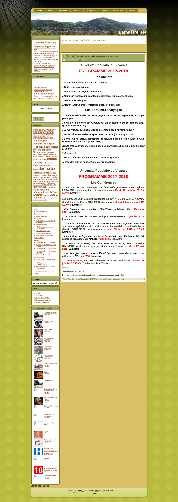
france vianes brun (39, 156)
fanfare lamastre (47, 152)
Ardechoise (41, 268)
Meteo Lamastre (45, 108)
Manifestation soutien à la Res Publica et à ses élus (45, 47)
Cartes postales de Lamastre (45, 242)
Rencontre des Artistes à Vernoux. (45, 96)
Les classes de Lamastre (44, 233)
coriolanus (37, 46)
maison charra (47, 175)
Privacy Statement (106, 490)
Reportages (76, 279)
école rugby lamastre (40, 200)
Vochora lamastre (51, 198)
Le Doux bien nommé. (46, 57)
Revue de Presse (41, 211)
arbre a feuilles (51, 129)
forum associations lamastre (44, 154)
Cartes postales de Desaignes (46, 248)
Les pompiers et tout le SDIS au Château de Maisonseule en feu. (51, 469)
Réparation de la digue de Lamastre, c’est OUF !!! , (45, 43)
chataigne (50, 137)
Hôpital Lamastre (45, 160)
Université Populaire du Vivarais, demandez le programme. (92, 56)
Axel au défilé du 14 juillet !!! (44, 93)
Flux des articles (41, 297)
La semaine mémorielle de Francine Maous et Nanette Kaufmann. (45, 65)
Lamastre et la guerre (43, 231)
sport (47, 192)
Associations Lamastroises (45, 271)
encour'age (38, 150)
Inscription (38, 293)
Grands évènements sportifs (45, 266)
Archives (36, 283)
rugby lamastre (40, 187)
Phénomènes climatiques (44, 235)
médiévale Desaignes (46, 181)
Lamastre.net (132, 32)
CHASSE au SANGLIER (48, 347)
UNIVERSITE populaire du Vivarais (98, 279)
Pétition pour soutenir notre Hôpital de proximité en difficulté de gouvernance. (51, 451)
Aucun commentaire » (120, 279)
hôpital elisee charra (40, 159)
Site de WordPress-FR (41, 302)
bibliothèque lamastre (43, 133)
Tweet (94, 493)
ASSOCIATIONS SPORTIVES (45, 259)
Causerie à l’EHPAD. (41, 63)
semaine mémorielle (41, 190)
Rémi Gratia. (48, 329)
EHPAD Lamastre (45, 147)
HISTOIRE (37, 218)
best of (36, 209)
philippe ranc (37, 185)
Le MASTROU (39, 238)
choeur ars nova (38, 138)
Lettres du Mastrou (50, 312)
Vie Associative (39, 257)
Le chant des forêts (40, 87)
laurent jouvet (42, 172)
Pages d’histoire (41, 224)
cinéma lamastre (49, 138)
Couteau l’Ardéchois (51, 406)
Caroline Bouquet (40, 135)
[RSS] (34, 492)
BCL (38, 261)
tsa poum (46, 195)
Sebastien (37, 42)
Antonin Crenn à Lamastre (43, 98)
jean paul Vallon (44, 165)
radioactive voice (49, 185)
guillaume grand (51, 156)
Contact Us (72, 490)
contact (36, 273)
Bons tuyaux (38, 214)
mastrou (43, 179)
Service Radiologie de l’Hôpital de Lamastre (50, 390)
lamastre (48, 168)
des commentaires (42, 300)
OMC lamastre (50, 183)
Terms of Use (82, 490)
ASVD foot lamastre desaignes (43, 131)
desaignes (49, 143)
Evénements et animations (49, 415)
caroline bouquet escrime (43, 136)
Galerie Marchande (42, 216)
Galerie (36, 240)
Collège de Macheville (43, 255)
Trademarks (93, 490)
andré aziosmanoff (39, 129)
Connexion (38, 295)
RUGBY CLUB (42, 264)
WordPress (93, 500)
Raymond (89, 59)
